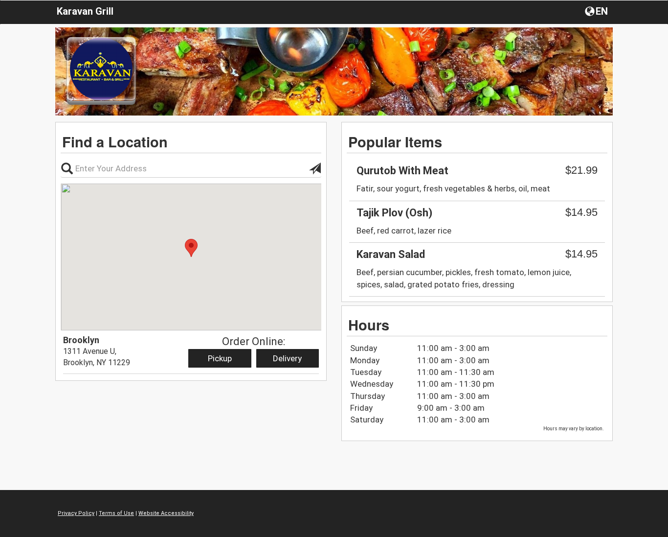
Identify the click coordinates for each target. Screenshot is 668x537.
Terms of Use (116, 513)
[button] (597, 10)
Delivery (287, 358)
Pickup (220, 358)
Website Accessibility (166, 513)
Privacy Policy (76, 513)
